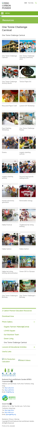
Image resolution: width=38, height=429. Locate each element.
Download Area (8, 316)
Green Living (8, 339)
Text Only (30, 3)
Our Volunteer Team (11, 335)
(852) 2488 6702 (9, 390)
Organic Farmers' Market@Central (16, 327)
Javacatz (12, 426)
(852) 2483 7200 (9, 388)
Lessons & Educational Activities (14, 347)
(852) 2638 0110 (9, 412)
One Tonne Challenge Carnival (15, 342)
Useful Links (6, 352)
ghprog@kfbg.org (6, 414)
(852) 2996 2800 (9, 410)
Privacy (11, 419)
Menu (7, 13)
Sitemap (16, 419)
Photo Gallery (7, 322)
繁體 (25, 3)
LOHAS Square (9, 331)
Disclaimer (5, 419)
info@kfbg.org (6, 392)
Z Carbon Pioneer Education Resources (17, 311)
